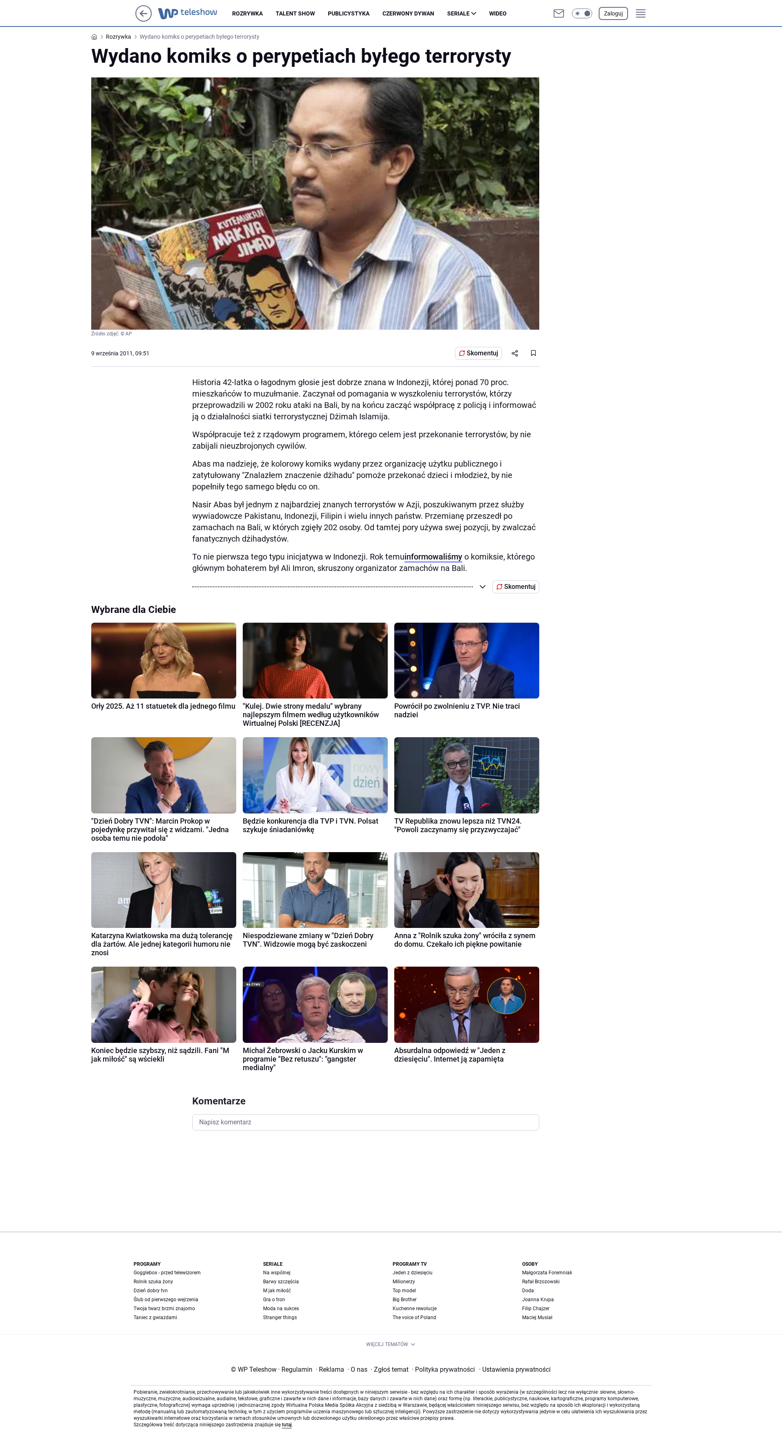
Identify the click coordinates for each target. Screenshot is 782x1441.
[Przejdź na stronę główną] (143, 19)
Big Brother (405, 1299)
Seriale (458, 13)
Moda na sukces (281, 1308)
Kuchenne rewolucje (415, 1308)
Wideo (498, 13)
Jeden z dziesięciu (413, 1273)
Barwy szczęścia (281, 1282)
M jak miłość (277, 1290)
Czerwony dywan (408, 13)
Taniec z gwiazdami (155, 1317)
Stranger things (280, 1317)
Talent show (295, 13)
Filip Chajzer (535, 1308)
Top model (404, 1290)
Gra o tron (274, 1299)
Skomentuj (482, 353)
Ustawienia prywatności (515, 1369)
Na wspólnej (276, 1273)
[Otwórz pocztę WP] (558, 13)
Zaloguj (613, 13)
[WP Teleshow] (195, 13)
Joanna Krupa (538, 1299)
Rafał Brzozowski (541, 1282)
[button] (582, 13)
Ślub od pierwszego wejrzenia (166, 1299)
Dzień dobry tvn (151, 1290)
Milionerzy (404, 1282)
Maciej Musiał (537, 1317)
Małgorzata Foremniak (547, 1273)
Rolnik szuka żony (153, 1282)
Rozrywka (247, 13)
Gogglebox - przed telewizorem (167, 1273)
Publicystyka (348, 13)
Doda (528, 1290)
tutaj (287, 1425)
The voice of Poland (414, 1317)
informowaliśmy (433, 557)
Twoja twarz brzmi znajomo (164, 1308)
